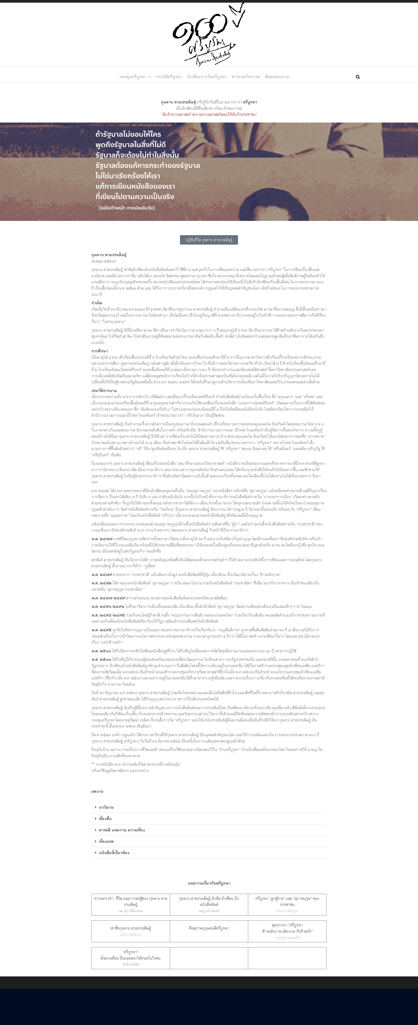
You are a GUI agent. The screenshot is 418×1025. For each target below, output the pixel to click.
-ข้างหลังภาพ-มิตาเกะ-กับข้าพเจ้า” (287, 931)
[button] (209, 807)
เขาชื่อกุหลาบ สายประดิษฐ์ (131, 928)
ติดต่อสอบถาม (277, 76)
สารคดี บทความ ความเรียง (122, 830)
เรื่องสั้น (105, 818)
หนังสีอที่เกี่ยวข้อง (114, 852)
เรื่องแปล (106, 841)
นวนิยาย (106, 807)
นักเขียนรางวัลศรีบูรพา (207, 76)
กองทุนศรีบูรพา (132, 76)
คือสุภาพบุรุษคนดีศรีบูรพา (209, 928)
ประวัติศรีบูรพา (169, 76)
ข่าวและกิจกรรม (246, 76)
